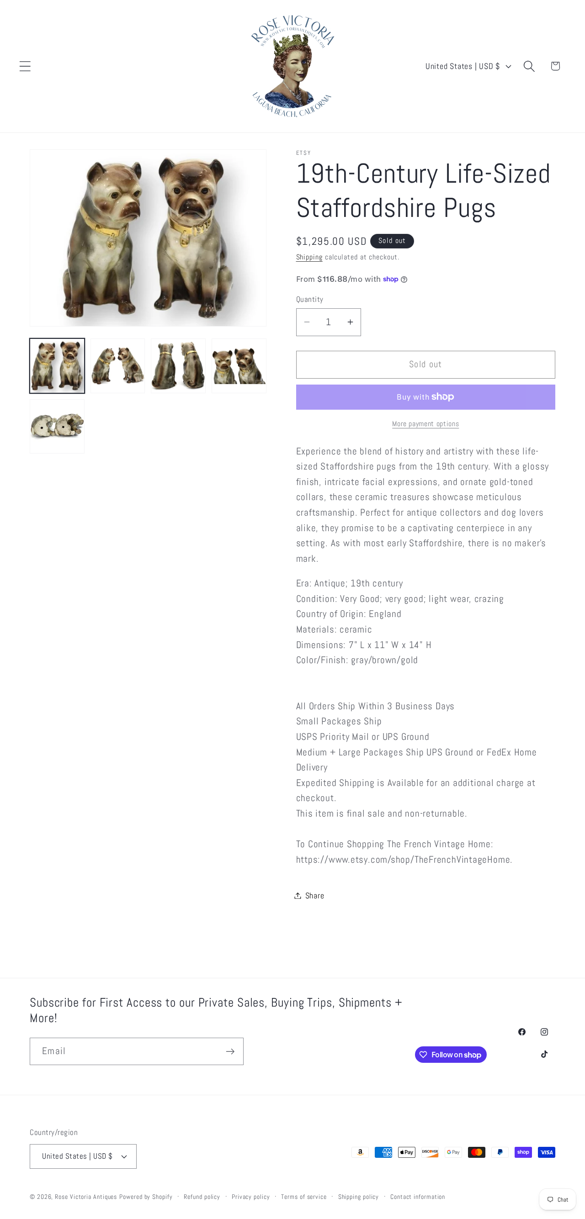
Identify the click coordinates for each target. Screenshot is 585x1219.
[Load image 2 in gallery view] (117, 365)
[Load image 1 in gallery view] (57, 365)
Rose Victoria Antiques (86, 1197)
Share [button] (314, 895)
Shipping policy (358, 1197)
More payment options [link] (425, 423)
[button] (25, 66)
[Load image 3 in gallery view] (178, 365)
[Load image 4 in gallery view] (239, 365)
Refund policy (202, 1197)
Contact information (417, 1197)
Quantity (310, 299)
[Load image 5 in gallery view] (57, 426)
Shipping (309, 257)
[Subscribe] (230, 1052)
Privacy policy (251, 1197)
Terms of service (304, 1197)
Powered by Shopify (145, 1197)
